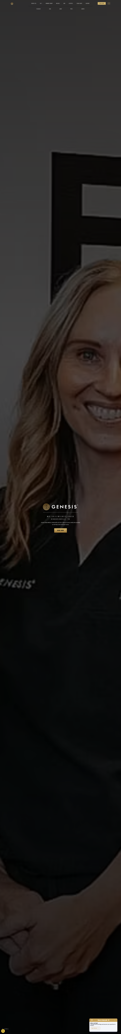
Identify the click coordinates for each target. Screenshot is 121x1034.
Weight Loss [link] (34, 3)
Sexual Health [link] (79, 3)
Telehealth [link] (38, 9)
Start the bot (94, 1028)
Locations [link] (87, 3)
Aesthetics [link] (71, 3)
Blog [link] (50, 9)
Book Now (102, 3)
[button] (3, 1031)
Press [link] (71, 9)
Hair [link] (64, 3)
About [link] (61, 9)
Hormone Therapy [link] (49, 3)
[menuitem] (34, 3)
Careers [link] (83, 9)
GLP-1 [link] (41, 3)
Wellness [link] (58, 3)
